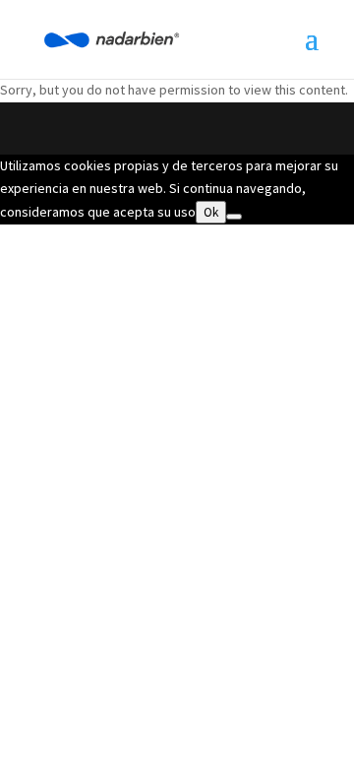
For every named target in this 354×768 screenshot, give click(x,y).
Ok (211, 212)
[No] (234, 217)
